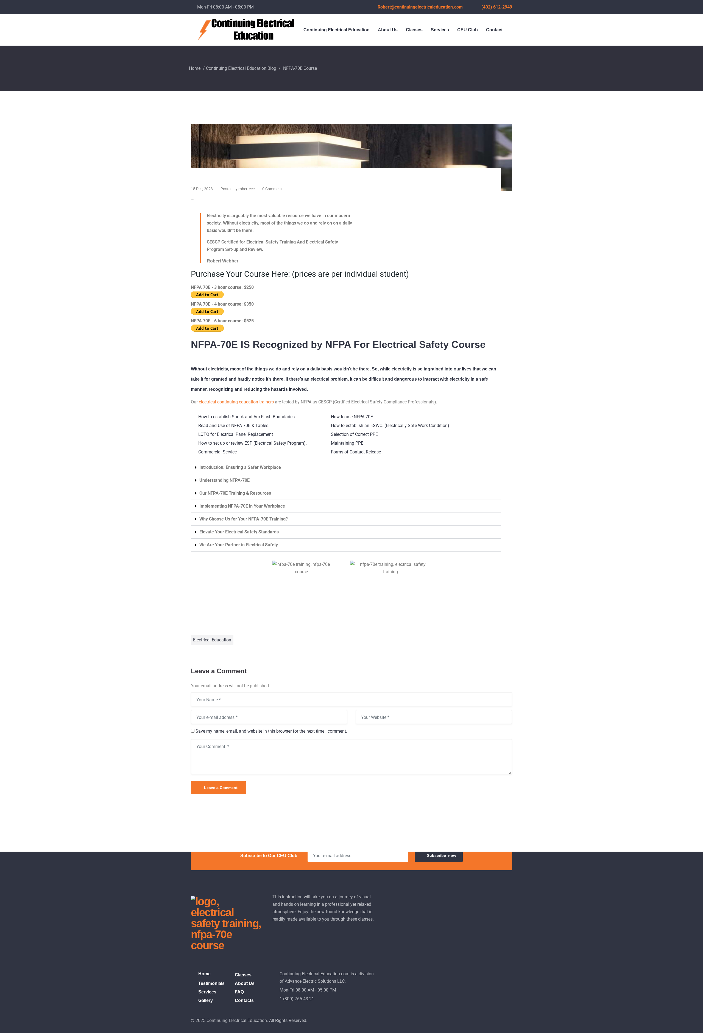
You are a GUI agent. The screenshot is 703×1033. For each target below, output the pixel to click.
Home (194, 68)
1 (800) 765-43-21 (297, 998)
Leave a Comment (221, 787)
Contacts (244, 1000)
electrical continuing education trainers (236, 402)
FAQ (239, 992)
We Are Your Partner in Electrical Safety (238, 544)
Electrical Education (212, 639)
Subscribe (441, 855)
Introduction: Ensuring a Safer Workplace (240, 467)
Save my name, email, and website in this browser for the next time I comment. (271, 731)
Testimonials (211, 983)
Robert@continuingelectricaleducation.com (420, 7)
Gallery (205, 1000)
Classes (414, 29)
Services (440, 29)
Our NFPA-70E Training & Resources (235, 493)
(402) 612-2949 (496, 7)
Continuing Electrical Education (336, 29)
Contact (494, 29)
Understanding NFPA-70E (224, 480)
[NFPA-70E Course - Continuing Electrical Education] (351, 157)
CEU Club (467, 29)
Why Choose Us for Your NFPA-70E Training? (243, 519)
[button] (346, 467)
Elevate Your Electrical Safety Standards (239, 531)
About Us (388, 29)
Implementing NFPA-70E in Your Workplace (242, 506)
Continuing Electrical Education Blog (241, 68)
